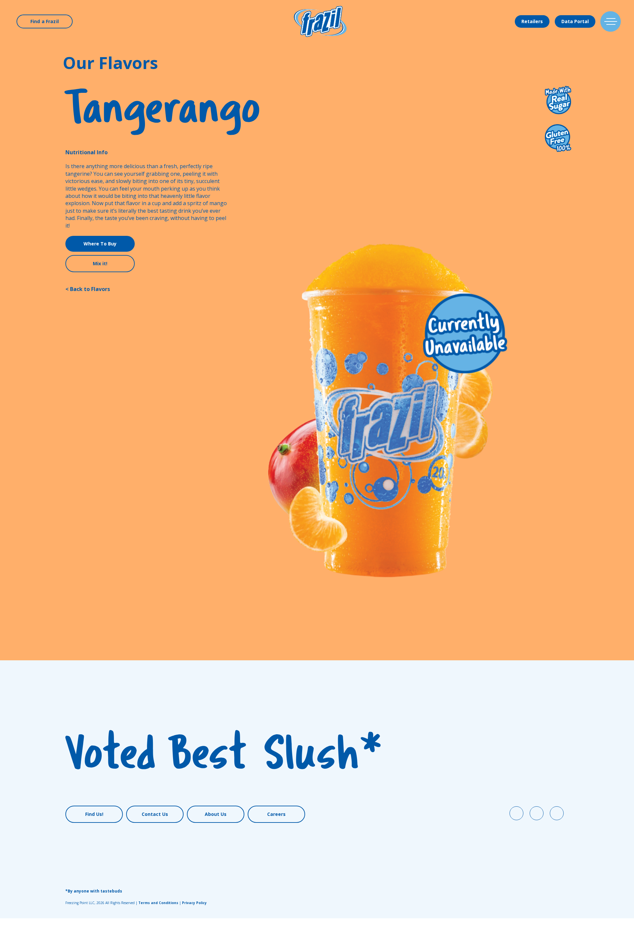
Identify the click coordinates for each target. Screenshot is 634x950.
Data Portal (575, 21)
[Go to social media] (516, 813)
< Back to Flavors (87, 289)
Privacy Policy (194, 902)
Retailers (532, 21)
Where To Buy (100, 243)
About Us (216, 814)
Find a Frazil (44, 21)
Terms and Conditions (158, 902)
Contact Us (155, 814)
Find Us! (94, 814)
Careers (276, 814)
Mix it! (100, 263)
